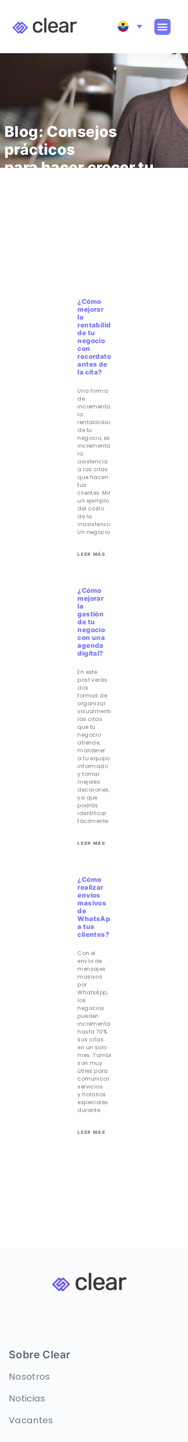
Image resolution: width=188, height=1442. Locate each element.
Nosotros (29, 1377)
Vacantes (31, 1420)
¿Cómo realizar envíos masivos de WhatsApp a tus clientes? (96, 907)
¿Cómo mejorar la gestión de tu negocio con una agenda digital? (91, 621)
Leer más (91, 554)
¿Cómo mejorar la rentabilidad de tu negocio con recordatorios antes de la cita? (100, 336)
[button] (162, 27)
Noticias (27, 1398)
